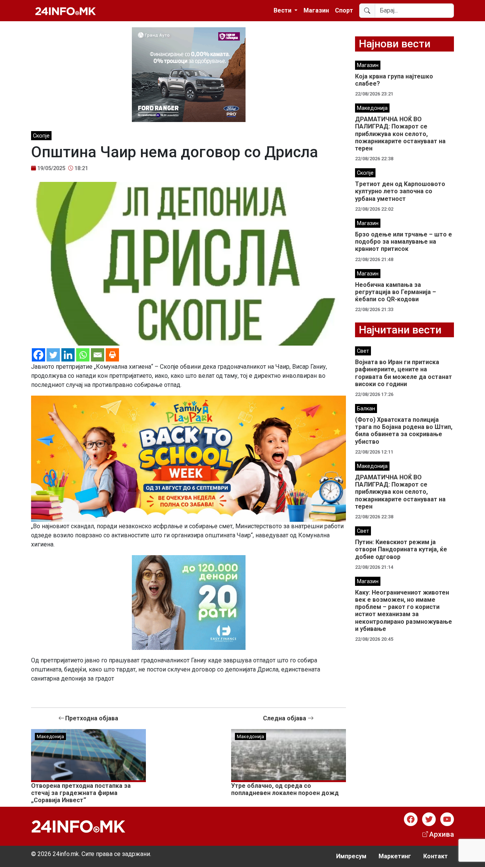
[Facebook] (38, 355)
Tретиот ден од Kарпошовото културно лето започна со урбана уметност (400, 191)
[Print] (112, 355)
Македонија (50, 736)
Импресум (351, 856)
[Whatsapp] (82, 355)
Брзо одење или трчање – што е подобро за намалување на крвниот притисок (403, 241)
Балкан (366, 408)
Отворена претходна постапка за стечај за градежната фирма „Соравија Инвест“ (81, 793)
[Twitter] (53, 355)
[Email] (97, 355)
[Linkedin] (68, 355)
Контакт (435, 856)
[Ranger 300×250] (189, 74)
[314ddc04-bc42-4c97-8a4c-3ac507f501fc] (188, 458)
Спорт (344, 10)
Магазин (316, 10)
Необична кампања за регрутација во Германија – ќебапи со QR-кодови (395, 292)
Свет (363, 351)
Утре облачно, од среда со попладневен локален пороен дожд (285, 789)
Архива (441, 834)
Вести (283, 10)
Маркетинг (395, 856)
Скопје (41, 136)
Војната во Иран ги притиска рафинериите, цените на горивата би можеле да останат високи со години (403, 373)
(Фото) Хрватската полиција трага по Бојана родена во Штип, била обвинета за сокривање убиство (403, 430)
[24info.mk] (65, 10)
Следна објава (285, 718)
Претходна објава (91, 718)
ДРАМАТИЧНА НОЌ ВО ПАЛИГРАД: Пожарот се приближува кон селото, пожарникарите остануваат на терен (400, 134)
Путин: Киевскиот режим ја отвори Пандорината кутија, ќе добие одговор (401, 549)
